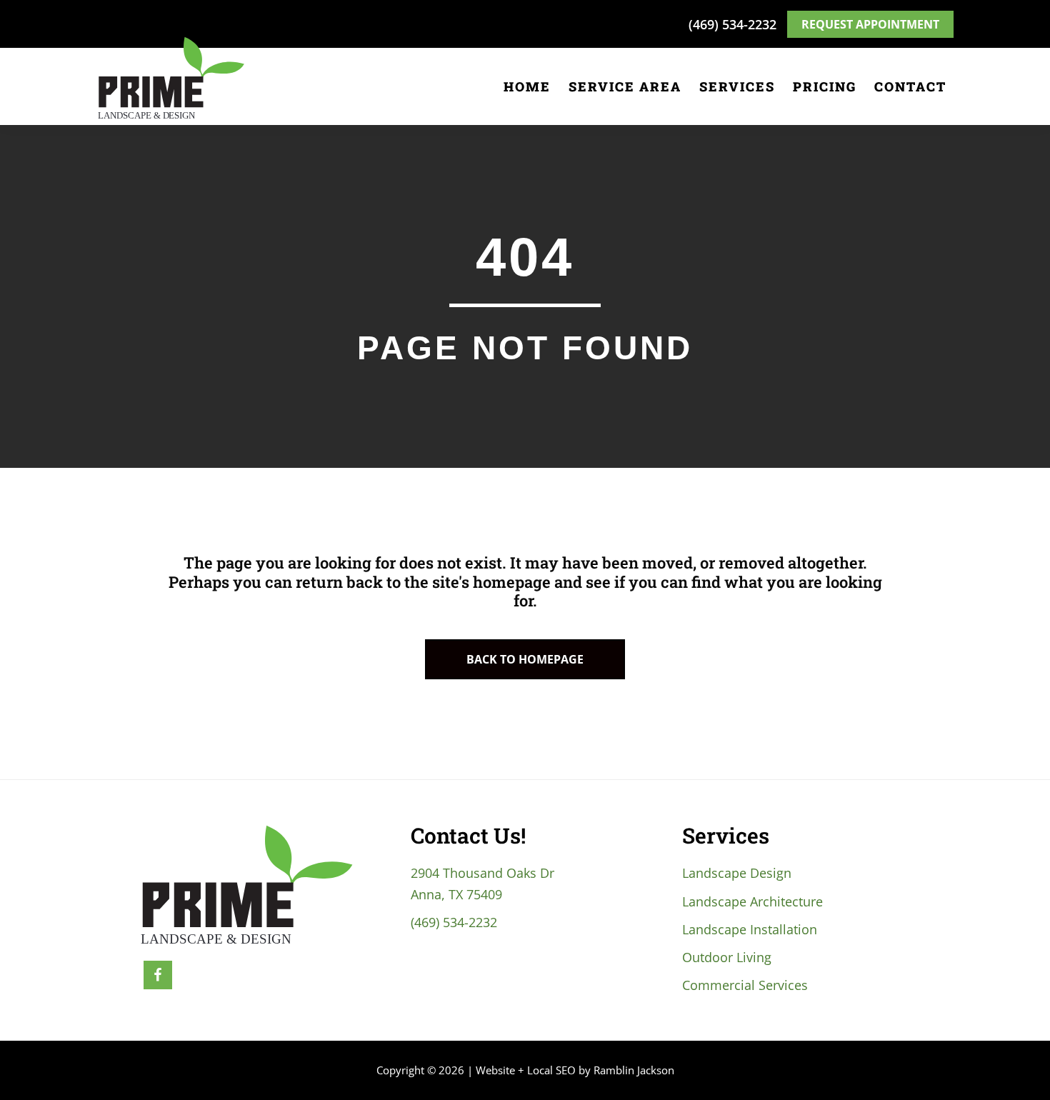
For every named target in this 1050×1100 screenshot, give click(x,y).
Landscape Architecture (752, 901)
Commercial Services (745, 985)
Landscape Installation (749, 929)
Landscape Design (736, 872)
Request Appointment (870, 24)
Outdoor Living (726, 957)
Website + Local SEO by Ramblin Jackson (575, 1070)
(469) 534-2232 (732, 24)
